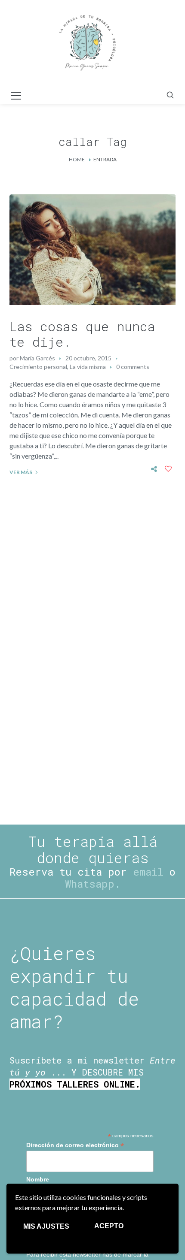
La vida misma (88, 366)
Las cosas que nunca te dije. (82, 334)
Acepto (108, 1226)
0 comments (132, 366)
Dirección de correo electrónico (75, 1145)
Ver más (20, 472)
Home (77, 159)
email (148, 872)
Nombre (37, 1179)
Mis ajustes (46, 1226)
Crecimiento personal (38, 366)
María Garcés (37, 358)
